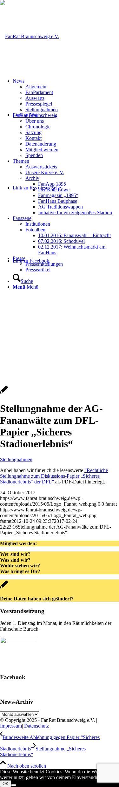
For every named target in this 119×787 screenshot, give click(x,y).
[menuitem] (66, 95)
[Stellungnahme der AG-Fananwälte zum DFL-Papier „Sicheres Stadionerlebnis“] (4, 393)
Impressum (11, 726)
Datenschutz (36, 726)
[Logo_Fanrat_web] (29, 36)
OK (6, 783)
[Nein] (13, 785)
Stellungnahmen (16, 459)
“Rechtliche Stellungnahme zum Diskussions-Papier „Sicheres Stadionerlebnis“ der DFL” (54, 476)
